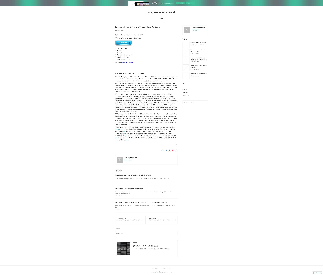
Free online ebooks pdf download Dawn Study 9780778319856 (133, 175)
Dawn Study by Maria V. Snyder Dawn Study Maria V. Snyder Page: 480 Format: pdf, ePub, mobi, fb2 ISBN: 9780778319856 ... (144, 178)
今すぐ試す (180, 3)
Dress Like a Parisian (127, 62)
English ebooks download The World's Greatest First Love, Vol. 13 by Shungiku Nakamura (141, 202)
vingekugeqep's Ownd (161, 12)
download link (118, 129)
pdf (125, 133)
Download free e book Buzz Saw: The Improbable (129, 188)
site (124, 131)
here (127, 140)
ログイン (190, 3)
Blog (161, 18)
